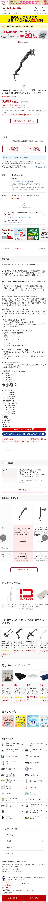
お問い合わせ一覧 (17, 890)
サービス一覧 (6, 890)
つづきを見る (22, 490)
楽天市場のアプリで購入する (24, 121)
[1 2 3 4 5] (20, 137)
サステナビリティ (29, 890)
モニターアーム (41, 13)
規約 (45, 167)
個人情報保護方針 (7, 893)
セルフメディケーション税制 (11, 869)
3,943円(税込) (22, 541)
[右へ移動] (45, 537)
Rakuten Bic (14, 9)
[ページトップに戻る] (44, 894)
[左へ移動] (3, 537)
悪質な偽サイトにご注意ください (12, 871)
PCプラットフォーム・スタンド (24, 13)
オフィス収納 (6, 13)
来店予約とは (38, 167)
